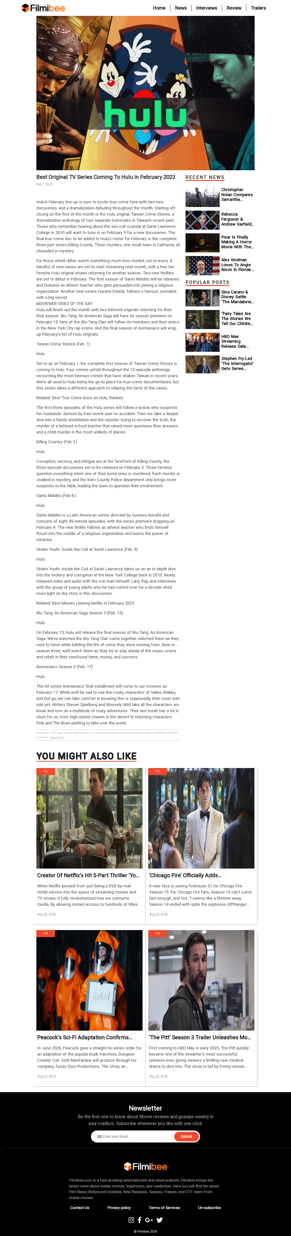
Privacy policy (119, 1207)
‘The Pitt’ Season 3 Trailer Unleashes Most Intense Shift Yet (200, 1037)
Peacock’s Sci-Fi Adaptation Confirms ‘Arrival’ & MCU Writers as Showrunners (85, 1037)
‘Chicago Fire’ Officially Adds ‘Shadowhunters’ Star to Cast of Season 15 (198, 875)
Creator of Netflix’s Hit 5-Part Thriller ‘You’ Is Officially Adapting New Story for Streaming (88, 875)
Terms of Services (164, 1207)
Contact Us (79, 1207)
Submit (186, 1136)
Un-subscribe (209, 1207)
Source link (57, 737)
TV (45, 771)
